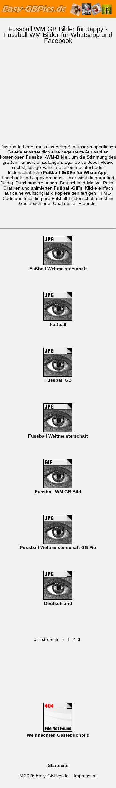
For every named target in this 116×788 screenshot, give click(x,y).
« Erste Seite (47, 639)
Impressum (85, 775)
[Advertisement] (58, 101)
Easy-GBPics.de (52, 775)
